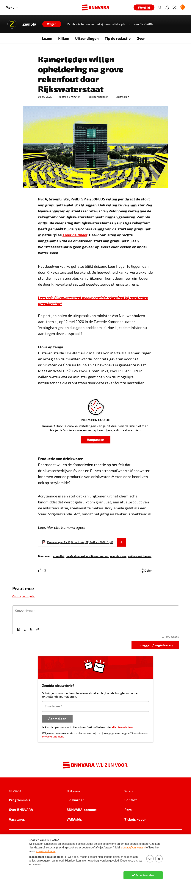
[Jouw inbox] (167, 7)
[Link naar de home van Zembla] (11, 24)
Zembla (29, 24)
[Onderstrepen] (31, 630)
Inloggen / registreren (155, 645)
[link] (58, 556)
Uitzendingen (87, 38)
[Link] (37, 630)
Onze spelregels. (23, 596)
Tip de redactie (118, 38)
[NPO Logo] (182, 7)
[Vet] (18, 630)
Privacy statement (53, 736)
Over (141, 38)
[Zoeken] (159, 7)
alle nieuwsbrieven (123, 727)
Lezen (47, 38)
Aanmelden (57, 718)
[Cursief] (25, 630)
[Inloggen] (174, 7)
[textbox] (95, 615)
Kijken (63, 38)
